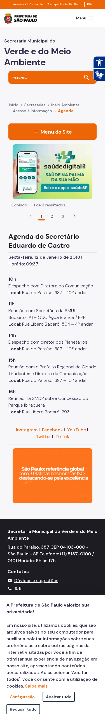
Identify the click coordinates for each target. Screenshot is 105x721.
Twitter (43, 437)
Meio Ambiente (65, 104)
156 (89, 4)
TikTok (62, 437)
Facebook (52, 430)
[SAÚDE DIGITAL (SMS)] (52, 171)
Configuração (22, 696)
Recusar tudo (23, 709)
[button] (74, 216)
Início (13, 104)
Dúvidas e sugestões (36, 580)
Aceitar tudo (58, 696)
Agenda (65, 110)
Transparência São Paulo (65, 4)
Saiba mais (36, 686)
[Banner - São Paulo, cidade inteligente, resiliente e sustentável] (52, 475)
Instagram (27, 430)
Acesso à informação (28, 4)
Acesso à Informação (32, 110)
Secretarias (34, 104)
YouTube (76, 430)
